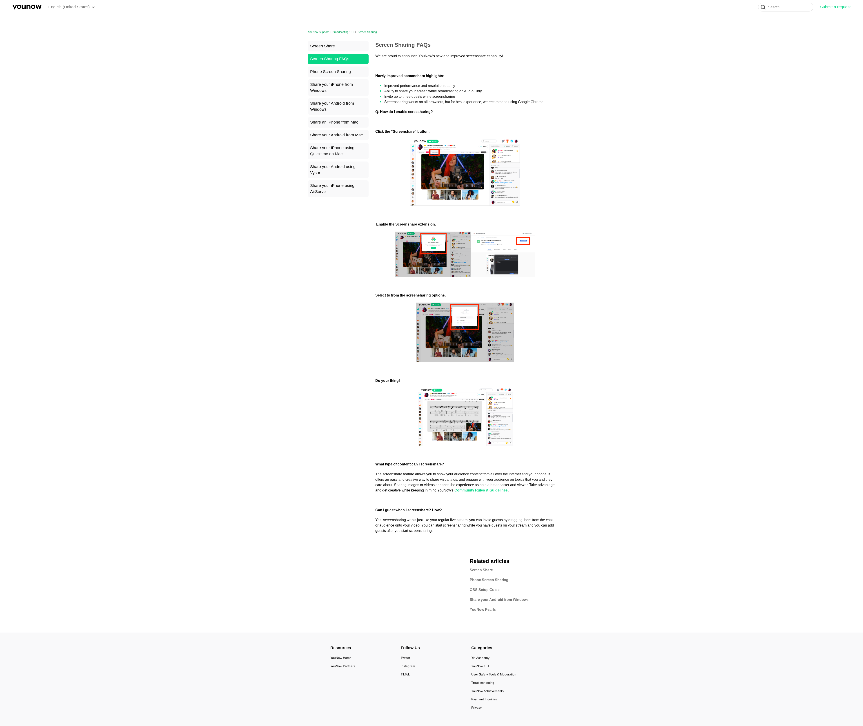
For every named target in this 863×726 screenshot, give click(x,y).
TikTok (405, 674)
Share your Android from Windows (332, 106)
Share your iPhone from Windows (331, 87)
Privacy (476, 707)
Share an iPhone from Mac (334, 122)
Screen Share (322, 46)
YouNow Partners (342, 666)
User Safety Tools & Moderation (493, 674)
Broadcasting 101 (343, 32)
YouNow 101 (480, 666)
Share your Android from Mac (336, 135)
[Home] (27, 7)
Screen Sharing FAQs (329, 59)
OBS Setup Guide (485, 590)
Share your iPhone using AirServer (332, 188)
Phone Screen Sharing (330, 71)
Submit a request (835, 7)
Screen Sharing (367, 32)
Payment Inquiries (484, 699)
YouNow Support (318, 32)
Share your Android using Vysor (333, 169)
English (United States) (69, 7)
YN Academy (480, 658)
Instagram (408, 666)
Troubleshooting (482, 682)
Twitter (405, 658)
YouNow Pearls (483, 609)
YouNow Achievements (487, 691)
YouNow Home (340, 658)
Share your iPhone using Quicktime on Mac (332, 151)
